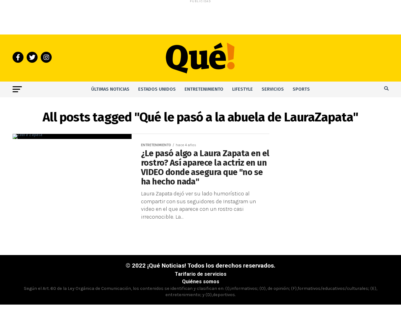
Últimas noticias (110, 89)
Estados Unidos (157, 89)
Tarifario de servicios (201, 274)
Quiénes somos (200, 282)
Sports (301, 89)
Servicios (273, 89)
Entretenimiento (204, 89)
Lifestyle (242, 89)
